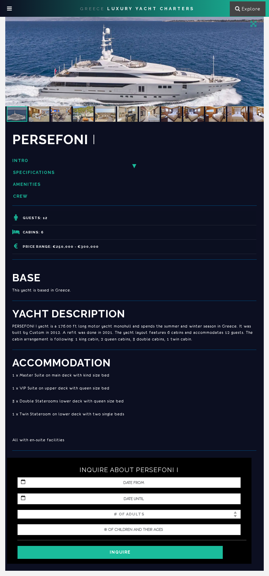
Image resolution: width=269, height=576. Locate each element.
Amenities (27, 184)
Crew (20, 196)
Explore (251, 9)
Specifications (34, 172)
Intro (20, 160)
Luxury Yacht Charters (137, 8)
